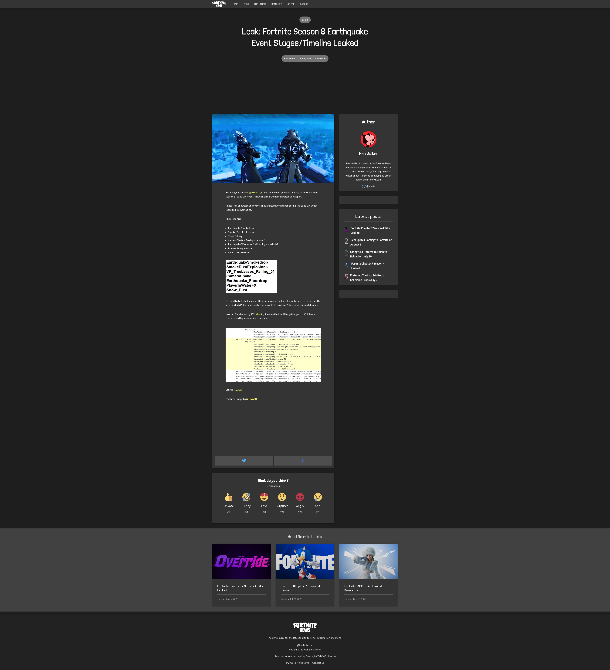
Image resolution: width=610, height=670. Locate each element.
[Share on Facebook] (303, 461)
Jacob (220, 599)
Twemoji (310, 656)
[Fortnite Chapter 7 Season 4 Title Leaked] (241, 561)
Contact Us (318, 662)
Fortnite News (301, 662)
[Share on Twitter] (244, 461)
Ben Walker (290, 58)
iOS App (291, 4)
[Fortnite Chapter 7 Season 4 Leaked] (305, 561)
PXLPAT (237, 389)
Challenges (260, 4)
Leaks (246, 4)
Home (235, 4)
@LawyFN (251, 399)
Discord (304, 4)
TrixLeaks (258, 314)
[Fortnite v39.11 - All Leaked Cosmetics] (368, 561)
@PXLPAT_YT (256, 192)
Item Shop (276, 4)
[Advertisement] (305, 90)
